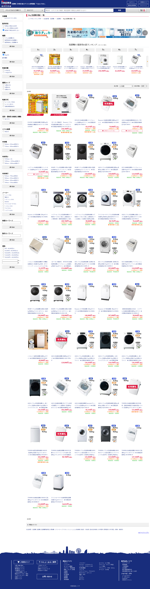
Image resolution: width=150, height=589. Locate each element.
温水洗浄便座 (93, 529)
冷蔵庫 (66, 571)
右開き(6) (7, 87)
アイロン (64, 529)
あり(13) (7, 119)
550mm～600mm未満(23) (12, 146)
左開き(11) (8, 89)
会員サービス (18, 578)
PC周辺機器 (82, 568)
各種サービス (18, 577)
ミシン (70, 529)
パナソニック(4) (9, 199)
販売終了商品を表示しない (12, 30)
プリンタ (81, 569)
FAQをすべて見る (42, 570)
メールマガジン (126, 575)
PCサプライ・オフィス (85, 572)
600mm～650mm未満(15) (12, 144)
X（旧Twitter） (126, 577)
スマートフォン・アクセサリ (87, 571)
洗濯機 (59, 18)
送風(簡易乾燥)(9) (9, 106)
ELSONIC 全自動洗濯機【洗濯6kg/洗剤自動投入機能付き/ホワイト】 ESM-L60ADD (55, 68)
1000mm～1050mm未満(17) (12, 161)
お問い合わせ (47, 576)
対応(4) (7, 131)
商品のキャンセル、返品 (21, 573)
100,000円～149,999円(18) (12, 253)
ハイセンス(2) (8, 206)
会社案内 (124, 568)
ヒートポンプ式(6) (10, 102)
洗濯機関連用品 (45, 529)
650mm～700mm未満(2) (11, 176)
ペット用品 (102, 566)
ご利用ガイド (143, 2)
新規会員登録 (132, 5)
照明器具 (106, 529)
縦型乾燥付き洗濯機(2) (11, 40)
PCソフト (81, 579)
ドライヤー (82, 563)
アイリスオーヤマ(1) (10, 203)
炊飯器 (66, 572)
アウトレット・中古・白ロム (107, 568)
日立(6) (7, 201)
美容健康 (66, 579)
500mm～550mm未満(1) (11, 182)
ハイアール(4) (8, 210)
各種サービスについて (44, 568)
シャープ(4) (8, 195)
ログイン (132, 2)
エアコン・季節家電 (69, 568)
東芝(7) (7, 197)
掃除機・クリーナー (56, 529)
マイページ (143, 5)
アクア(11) (8, 208)
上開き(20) (8, 85)
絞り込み (12, 46)
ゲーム (81, 576)
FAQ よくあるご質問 (48, 562)
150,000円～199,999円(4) (12, 255)
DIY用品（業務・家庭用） (116, 529)
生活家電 (66, 574)
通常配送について (19, 568)
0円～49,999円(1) (9, 248)
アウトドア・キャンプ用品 (106, 564)
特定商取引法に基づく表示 (129, 571)
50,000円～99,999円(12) (11, 250)
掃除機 (66, 577)
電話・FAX (82, 574)
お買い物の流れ (19, 565)
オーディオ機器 (68, 566)
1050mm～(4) (8, 159)
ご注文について (42, 565)
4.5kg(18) (7, 70)
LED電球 (100, 529)
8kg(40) (7, 55)
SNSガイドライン (127, 580)
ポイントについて (43, 567)
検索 (119, 10)
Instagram (124, 578)
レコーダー (67, 564)
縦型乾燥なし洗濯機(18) (11, 42)
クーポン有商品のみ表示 (11, 28)
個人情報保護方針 (127, 569)
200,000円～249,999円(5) (12, 257)
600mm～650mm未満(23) (12, 178)
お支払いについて (19, 567)
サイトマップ (126, 563)
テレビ (66, 563)
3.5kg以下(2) (8, 72)
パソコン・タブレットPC (86, 566)
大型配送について (19, 570)
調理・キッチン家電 (69, 569)
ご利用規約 (125, 566)
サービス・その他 (104, 569)
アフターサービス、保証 (21, 575)
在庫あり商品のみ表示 (11, 26)
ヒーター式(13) (9, 104)
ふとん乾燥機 (76, 529)
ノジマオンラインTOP (34, 18)
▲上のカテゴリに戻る (11, 18)
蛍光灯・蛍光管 (85, 529)
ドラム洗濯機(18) (9, 38)
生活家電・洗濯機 (49, 18)
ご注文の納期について (21, 572)
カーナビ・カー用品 (104, 563)
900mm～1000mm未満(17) (12, 163)
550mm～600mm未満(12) (12, 180)
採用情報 (124, 564)
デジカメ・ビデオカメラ (86, 564)
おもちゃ (81, 577)
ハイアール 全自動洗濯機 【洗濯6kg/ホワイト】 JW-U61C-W (136, 68)
